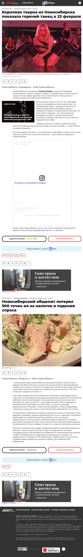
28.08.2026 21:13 (7, 298)
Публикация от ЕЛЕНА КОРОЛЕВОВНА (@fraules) (42, 215)
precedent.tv (36, 392)
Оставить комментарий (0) (65, 239)
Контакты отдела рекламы (40, 510)
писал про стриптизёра (48, 228)
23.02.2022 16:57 (7, 9)
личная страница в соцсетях (12, 76)
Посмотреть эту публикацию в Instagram (30, 183)
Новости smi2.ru (9, 292)
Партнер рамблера (35, 549)
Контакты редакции (23, 510)
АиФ (15, 368)
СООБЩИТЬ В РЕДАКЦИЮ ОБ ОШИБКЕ (63, 510)
